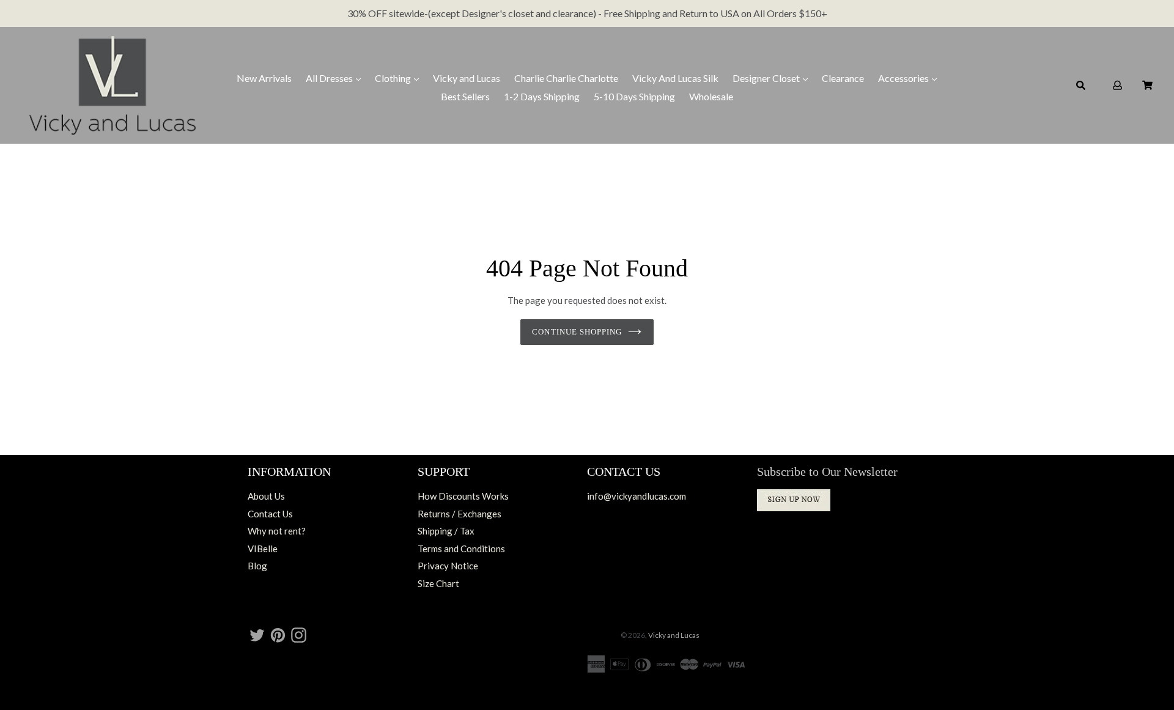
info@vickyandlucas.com (636, 495)
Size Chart (438, 583)
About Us (266, 495)
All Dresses (330, 78)
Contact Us (270, 513)
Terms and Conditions (461, 548)
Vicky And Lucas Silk (675, 78)
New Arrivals (264, 78)
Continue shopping (577, 331)
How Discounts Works (463, 495)
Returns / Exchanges (459, 513)
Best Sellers (465, 96)
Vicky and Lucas (466, 78)
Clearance (843, 78)
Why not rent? (277, 530)
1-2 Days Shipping (542, 96)
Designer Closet (767, 78)
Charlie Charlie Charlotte (566, 78)
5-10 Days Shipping (634, 96)
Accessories (904, 78)
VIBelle (263, 548)
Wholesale (711, 96)
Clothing (394, 78)
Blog (257, 565)
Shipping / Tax (446, 530)
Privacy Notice (448, 565)
